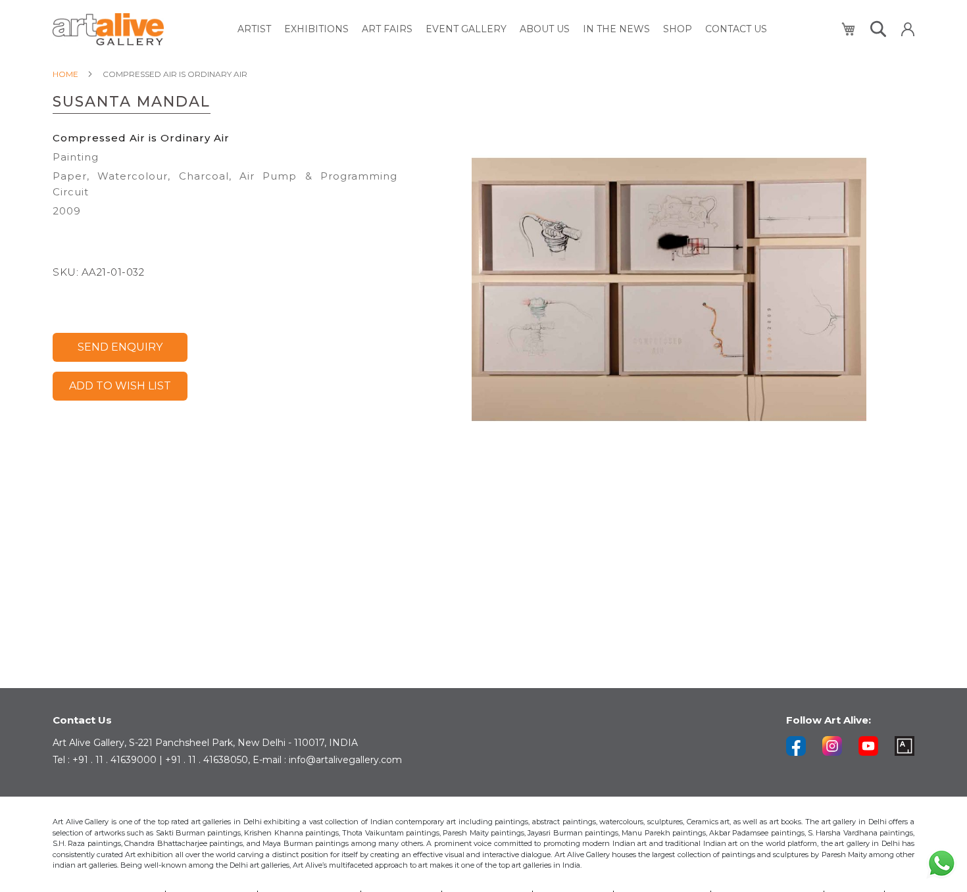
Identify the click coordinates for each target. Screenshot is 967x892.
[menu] (502, 29)
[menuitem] (254, 29)
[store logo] (108, 29)
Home (65, 74)
